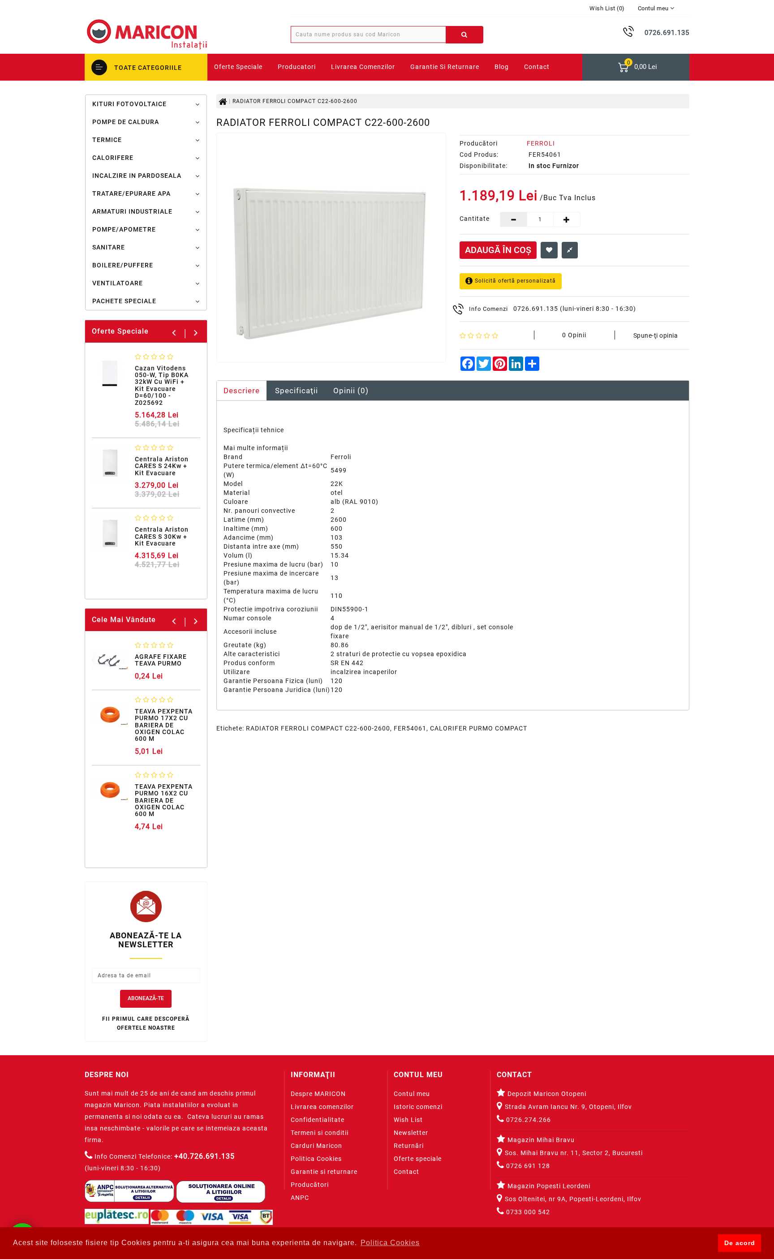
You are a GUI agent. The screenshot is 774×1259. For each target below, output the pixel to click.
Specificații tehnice (254, 430)
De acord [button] (739, 1242)
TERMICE (107, 139)
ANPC (300, 1197)
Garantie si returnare (444, 66)
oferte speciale (238, 66)
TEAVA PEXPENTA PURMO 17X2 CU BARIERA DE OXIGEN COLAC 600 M (164, 725)
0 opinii (574, 335)
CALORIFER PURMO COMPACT (478, 728)
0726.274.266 (527, 1119)
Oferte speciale (418, 1158)
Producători (310, 1184)
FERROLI (541, 143)
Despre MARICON (318, 1093)
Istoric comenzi (418, 1106)
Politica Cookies (316, 1158)
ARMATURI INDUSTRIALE (132, 211)
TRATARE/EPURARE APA (131, 193)
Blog (501, 66)
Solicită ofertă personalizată (514, 281)
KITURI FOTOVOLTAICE (129, 103)
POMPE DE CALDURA (125, 121)
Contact (406, 1171)
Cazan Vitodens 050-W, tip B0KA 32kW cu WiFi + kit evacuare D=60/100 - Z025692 (162, 385)
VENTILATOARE (117, 283)
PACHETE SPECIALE (124, 301)
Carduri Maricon (316, 1145)
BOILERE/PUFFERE (122, 265)
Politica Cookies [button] (390, 1242)
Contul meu (412, 1093)
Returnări (409, 1145)
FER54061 (410, 728)
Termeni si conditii (319, 1132)
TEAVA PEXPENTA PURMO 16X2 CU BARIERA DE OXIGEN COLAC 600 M (164, 800)
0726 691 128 (527, 1165)
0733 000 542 (528, 1212)
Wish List (408, 1119)
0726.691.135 (535, 308)
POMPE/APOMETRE (124, 229)
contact (537, 66)
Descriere (242, 390)
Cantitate (473, 218)
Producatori (297, 66)
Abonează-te (146, 998)
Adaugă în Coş (498, 250)
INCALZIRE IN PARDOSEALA (136, 175)
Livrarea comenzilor (363, 66)
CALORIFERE (112, 157)
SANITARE (108, 247)
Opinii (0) (351, 390)
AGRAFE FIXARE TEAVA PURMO (161, 660)
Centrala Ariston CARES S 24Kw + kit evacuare (162, 466)
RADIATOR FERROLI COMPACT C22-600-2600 (294, 101)
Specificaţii (296, 390)
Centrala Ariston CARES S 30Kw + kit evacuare (162, 536)
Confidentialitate (317, 1119)
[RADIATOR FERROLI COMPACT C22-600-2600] (331, 247)
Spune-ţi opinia (655, 335)
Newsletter (411, 1132)
